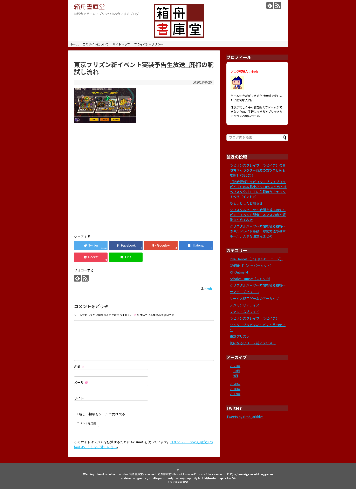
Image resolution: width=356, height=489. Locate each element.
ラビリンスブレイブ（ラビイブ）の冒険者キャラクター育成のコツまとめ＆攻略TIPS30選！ (258, 170)
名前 (79, 366)
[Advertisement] (144, 184)
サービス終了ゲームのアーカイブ (254, 298)
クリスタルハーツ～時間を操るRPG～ (258, 285)
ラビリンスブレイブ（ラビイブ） (254, 318)
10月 (236, 370)
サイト (79, 398)
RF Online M (239, 272)
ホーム (74, 44)
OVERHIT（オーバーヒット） (251, 265)
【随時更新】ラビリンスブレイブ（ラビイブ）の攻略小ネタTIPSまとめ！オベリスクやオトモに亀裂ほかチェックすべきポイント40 (258, 189)
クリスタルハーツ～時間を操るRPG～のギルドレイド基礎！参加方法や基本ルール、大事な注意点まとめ (258, 231)
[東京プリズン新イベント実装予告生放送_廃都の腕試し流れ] (196, 245)
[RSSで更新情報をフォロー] (277, 5)
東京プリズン (239, 336)
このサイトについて (96, 44)
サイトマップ (121, 44)
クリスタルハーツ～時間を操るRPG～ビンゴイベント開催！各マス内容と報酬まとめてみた (258, 214)
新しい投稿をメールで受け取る (102, 413)
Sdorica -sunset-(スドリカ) (250, 278)
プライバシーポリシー (148, 44)
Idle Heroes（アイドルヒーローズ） (256, 258)
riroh (208, 288)
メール (81, 382)
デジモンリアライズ (244, 305)
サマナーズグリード (244, 291)
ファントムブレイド (244, 311)
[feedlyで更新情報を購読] (269, 5)
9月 (235, 375)
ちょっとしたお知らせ (246, 203)
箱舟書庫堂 (89, 6)
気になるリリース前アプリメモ (253, 342)
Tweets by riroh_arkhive (244, 416)
